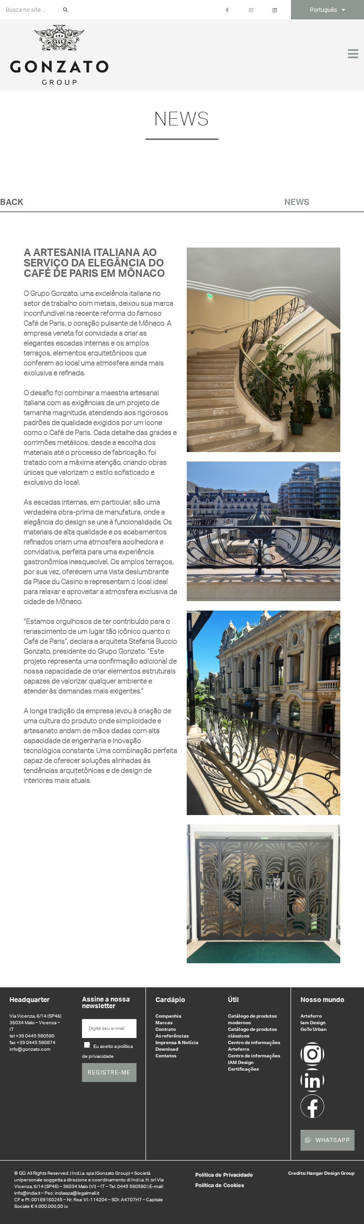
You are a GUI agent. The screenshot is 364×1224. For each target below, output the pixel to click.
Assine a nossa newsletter (106, 1003)
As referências (172, 1036)
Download (166, 1049)
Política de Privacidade (224, 1174)
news (296, 202)
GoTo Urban (313, 1029)
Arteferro (311, 1016)
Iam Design (313, 1022)
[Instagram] (312, 1054)
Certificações (243, 1069)
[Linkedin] (312, 1080)
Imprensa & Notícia (177, 1042)
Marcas (164, 1022)
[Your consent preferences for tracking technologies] (347, 1207)
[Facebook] (312, 1106)
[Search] (65, 10)
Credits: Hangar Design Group (321, 1173)
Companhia (168, 1016)
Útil (233, 1000)
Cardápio (170, 1000)
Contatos (165, 1056)
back (11, 202)
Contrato (165, 1029)
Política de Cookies (219, 1185)
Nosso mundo (322, 1000)
